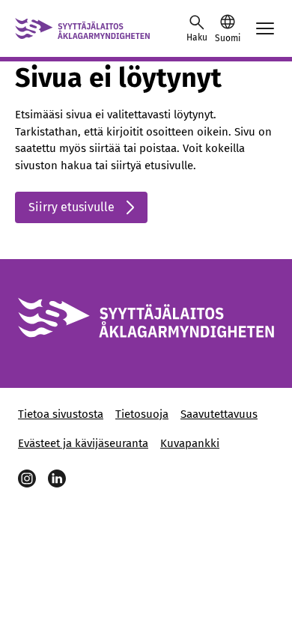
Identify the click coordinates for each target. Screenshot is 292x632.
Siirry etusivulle (71, 207)
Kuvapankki (189, 443)
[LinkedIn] (57, 478)
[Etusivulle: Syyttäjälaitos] (82, 28)
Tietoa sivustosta (60, 414)
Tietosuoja (141, 414)
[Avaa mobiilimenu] (265, 28)
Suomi (227, 38)
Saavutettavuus (219, 414)
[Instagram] (27, 478)
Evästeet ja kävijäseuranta (83, 443)
